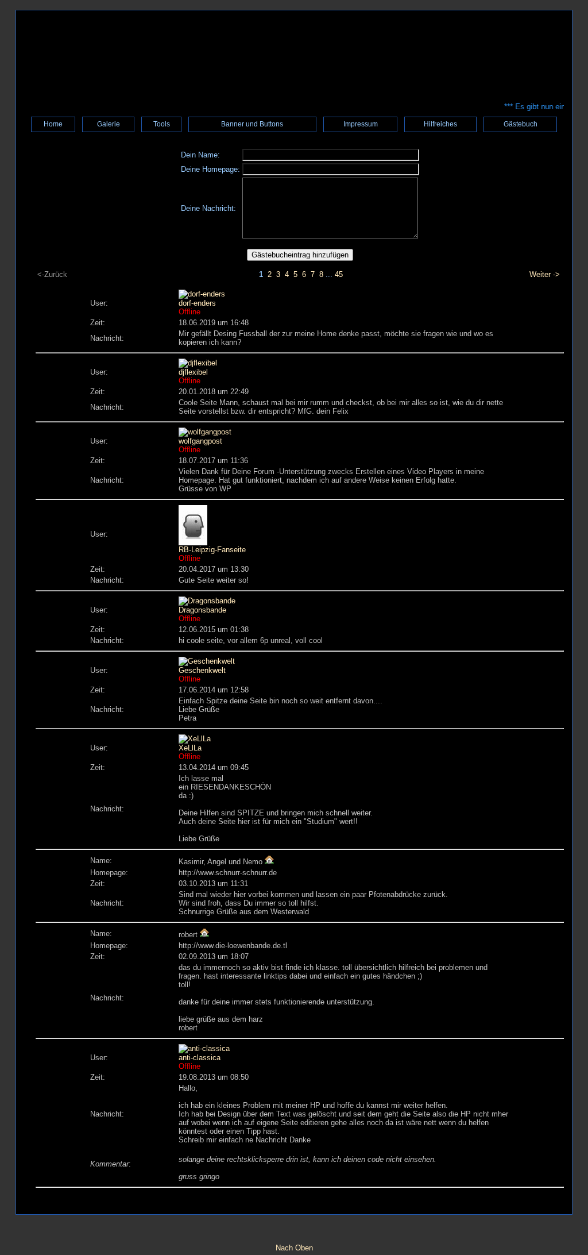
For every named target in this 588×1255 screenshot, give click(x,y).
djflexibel (193, 372)
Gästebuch (520, 124)
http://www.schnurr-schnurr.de (228, 872)
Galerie (108, 124)
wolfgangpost (200, 441)
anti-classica (199, 1057)
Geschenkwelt (202, 670)
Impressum (360, 124)
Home (53, 124)
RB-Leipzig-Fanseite (212, 549)
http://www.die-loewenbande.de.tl (233, 945)
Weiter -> (544, 274)
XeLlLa (190, 748)
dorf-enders (197, 303)
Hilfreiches (440, 124)
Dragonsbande (202, 610)
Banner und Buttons (252, 124)
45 (339, 274)
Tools (161, 124)
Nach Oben (294, 1248)
